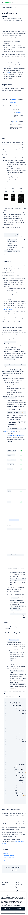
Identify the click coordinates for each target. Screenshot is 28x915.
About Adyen (5, 882)
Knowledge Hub (18, 884)
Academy (17, 882)
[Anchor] (0, 84)
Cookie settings (13, 912)
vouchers (17, 345)
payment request (8, 309)
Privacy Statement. (17, 905)
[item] (15, 628)
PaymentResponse (13, 639)
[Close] (24, 894)
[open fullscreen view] (19, 410)
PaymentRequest (13, 520)
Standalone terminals (9, 857)
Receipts (6, 853)
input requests (14, 296)
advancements (22, 825)
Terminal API (13, 99)
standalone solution (14, 102)
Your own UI (7, 72)
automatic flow (18, 112)
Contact (3, 887)
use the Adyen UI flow (15, 120)
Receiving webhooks (9, 855)
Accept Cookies (6, 908)
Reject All (19, 908)
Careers (3, 884)
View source (5, 25)
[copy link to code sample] (22, 410)
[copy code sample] (24, 410)
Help (16, 887)
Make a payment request (10, 431)
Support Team (15, 121)
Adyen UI (6, 61)
